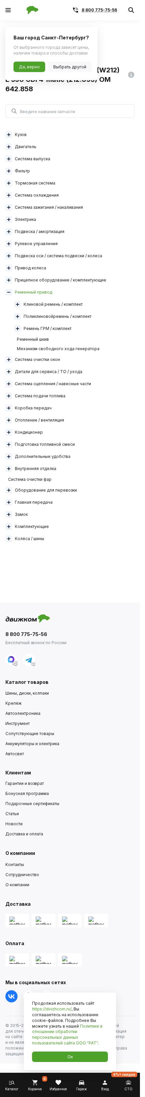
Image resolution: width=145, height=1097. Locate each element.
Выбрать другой (69, 66)
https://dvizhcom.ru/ (51, 1008)
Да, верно (29, 66)
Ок (70, 1056)
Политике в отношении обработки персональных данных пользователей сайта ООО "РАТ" (67, 1034)
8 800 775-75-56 (99, 9)
